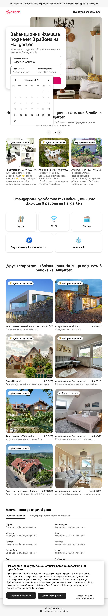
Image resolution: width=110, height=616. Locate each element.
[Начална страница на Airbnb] (13, 11)
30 (49, 115)
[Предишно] (48, 132)
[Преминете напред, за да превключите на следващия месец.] (48, 80)
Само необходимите (52, 595)
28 (37, 115)
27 (32, 115)
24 (15, 115)
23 (49, 109)
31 (15, 121)
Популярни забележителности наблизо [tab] (50, 515)
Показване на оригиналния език (82, 3)
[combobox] (36, 62)
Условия (64, 611)
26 (26, 115)
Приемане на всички (21, 595)
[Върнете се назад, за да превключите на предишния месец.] (15, 80)
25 (21, 115)
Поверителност (48, 611)
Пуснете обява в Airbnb (86, 11)
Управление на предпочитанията (84, 597)
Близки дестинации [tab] (15, 515)
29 (43, 115)
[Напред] (59, 132)
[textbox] (23, 72)
